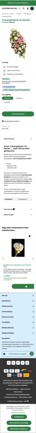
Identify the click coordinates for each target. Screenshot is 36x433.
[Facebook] (9, 363)
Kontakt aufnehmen (10, 397)
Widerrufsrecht (25, 389)
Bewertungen (9, 215)
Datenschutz (18, 392)
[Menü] (19, 8)
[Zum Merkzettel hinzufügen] (29, 236)
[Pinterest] (18, 363)
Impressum (22, 412)
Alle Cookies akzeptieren (18, 429)
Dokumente (9, 209)
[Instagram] (23, 363)
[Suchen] (23, 8)
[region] (18, 43)
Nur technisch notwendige (19, 423)
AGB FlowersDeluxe (12, 389)
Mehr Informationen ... (18, 410)
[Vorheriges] (3, 258)
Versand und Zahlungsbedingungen (18, 394)
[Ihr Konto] (28, 8)
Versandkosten (7, 383)
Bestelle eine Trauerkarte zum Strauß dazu (17, 266)
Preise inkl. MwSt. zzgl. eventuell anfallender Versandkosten (14, 82)
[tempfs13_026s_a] (18, 43)
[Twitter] (13, 363)
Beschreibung (9, 139)
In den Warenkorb (18, 114)
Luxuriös (7, 102)
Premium (19, 98)
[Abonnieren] (32, 354)
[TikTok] (27, 363)
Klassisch (7, 98)
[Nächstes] (33, 258)
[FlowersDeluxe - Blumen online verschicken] (9, 8)
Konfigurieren (19, 417)
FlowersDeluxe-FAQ (25, 397)
